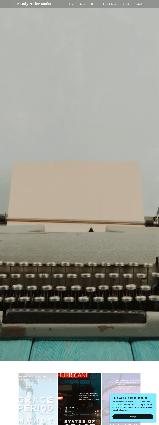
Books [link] (83, 4)
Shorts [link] (94, 4)
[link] (34, 4)
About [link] (126, 4)
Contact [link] (138, 4)
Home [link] (72, 4)
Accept (133, 416)
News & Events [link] (110, 4)
